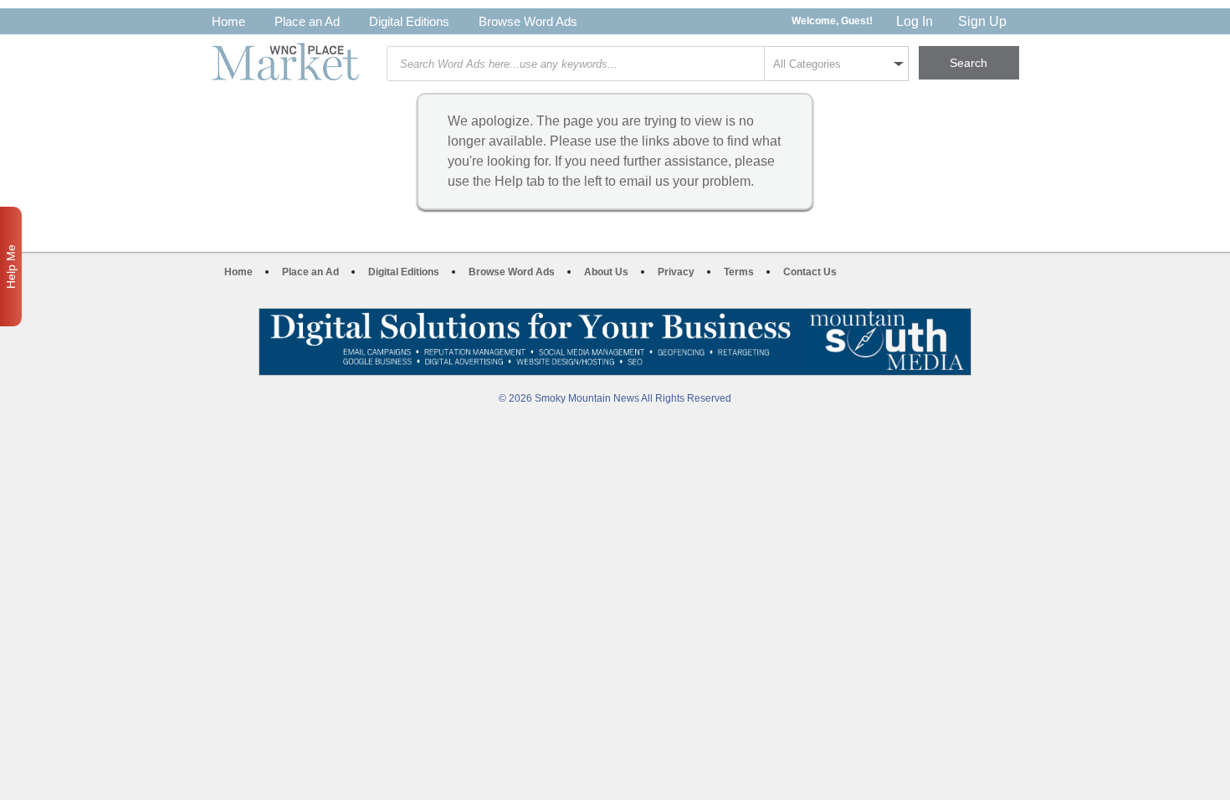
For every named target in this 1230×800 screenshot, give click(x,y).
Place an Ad (307, 21)
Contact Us (810, 272)
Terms (739, 272)
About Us (606, 272)
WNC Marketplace (285, 61)
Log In (914, 21)
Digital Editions (409, 21)
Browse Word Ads (528, 21)
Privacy (676, 272)
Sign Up (982, 21)
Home (228, 21)
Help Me (11, 266)
